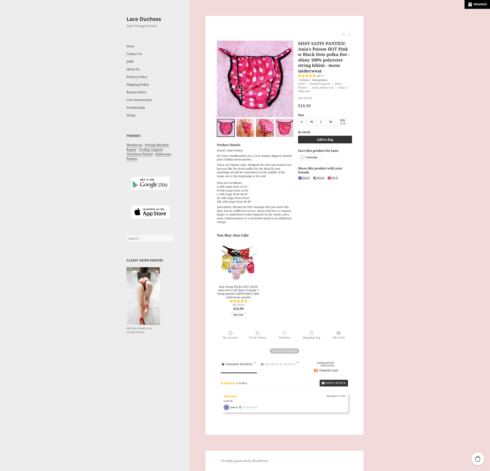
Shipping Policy (138, 84)
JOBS (130, 61)
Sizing (131, 115)
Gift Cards (338, 337)
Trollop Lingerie (151, 149)
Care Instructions (139, 100)
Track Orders (257, 337)
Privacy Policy (137, 77)
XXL (342, 121)
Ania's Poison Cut (322, 87)
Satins (342, 87)
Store (301, 83)
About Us (133, 69)
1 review (304, 80)
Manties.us (134, 145)
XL (331, 121)
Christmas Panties (140, 154)
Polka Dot (304, 91)
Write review (335, 383)
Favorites (284, 337)
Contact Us (134, 54)
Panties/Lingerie (320, 83)
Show (477, 4)
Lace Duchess (144, 18)
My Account (230, 337)
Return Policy (136, 92)
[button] (310, 157)
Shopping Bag (311, 337)
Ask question (319, 80)
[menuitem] (343, 34)
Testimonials (136, 107)
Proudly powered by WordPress (244, 461)
